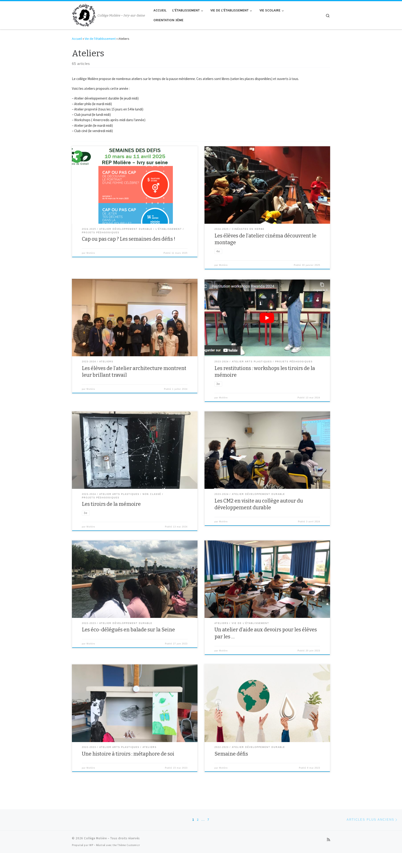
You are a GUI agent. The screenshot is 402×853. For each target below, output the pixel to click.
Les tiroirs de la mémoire (111, 504)
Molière (91, 253)
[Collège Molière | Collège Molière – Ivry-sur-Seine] (84, 15)
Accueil (77, 39)
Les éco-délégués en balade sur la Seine (128, 630)
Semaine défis (231, 754)
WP (91, 845)
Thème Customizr (128, 845)
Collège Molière (95, 838)
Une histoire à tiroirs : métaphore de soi (128, 754)
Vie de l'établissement (100, 39)
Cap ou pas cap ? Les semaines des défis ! (128, 239)
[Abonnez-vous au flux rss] (328, 840)
